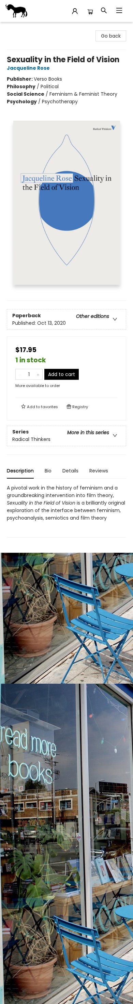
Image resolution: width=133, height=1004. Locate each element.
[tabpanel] (66, 511)
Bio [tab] (48, 470)
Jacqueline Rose (28, 68)
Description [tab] (20, 470)
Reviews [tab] (98, 470)
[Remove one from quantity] (20, 374)
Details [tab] (70, 470)
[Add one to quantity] (38, 374)
